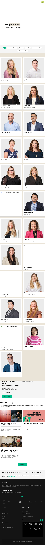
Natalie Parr (4, 239)
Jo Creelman (4, 159)
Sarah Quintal (4, 294)
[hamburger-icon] (42, 2)
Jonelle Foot (27, 159)
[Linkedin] (41, 520)
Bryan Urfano (4, 319)
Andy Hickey (27, 79)
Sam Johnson (4, 373)
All (4, 47)
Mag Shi (3, 347)
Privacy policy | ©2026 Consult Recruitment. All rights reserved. (22, 541)
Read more (3, 433)
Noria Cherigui (27, 239)
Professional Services (37, 47)
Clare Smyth (27, 105)
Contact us (3, 518)
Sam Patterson (28, 267)
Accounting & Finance (12, 47)
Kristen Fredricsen (29, 185)
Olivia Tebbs (4, 266)
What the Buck (4, 516)
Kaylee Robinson (5, 185)
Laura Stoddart (28, 319)
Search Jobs (4, 510)
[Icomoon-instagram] (42, 520)
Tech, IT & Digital (25, 511)
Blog (2, 511)
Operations (28, 47)
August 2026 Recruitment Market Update (33, 423)
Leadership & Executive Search (27, 516)
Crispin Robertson (5, 132)
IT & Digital (21, 47)
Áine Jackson (27, 292)
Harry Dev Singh (28, 132)
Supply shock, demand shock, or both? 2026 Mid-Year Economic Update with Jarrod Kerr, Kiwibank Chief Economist (10, 450)
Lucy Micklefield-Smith (7, 214)
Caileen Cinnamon (5, 105)
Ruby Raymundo (28, 346)
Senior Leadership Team (22, 50)
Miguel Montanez (28, 212)
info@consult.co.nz (11, 476)
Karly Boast (4, 79)
